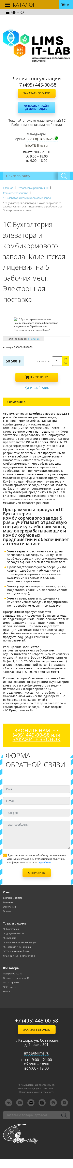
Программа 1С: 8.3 (13, 973)
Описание (16, 401)
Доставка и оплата (12, 897)
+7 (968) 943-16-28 (40, 139)
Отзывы (7, 911)
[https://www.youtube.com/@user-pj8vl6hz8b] (19, 1102)
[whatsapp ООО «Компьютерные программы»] (56, 138)
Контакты (8, 902)
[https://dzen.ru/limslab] (30, 1102)
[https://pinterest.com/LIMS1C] (53, 1102)
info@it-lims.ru (36, 145)
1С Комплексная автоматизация (19, 942)
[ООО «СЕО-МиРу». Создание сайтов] (36, 1134)
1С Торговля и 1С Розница (17, 946)
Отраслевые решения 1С (16, 978)
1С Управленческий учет (16, 951)
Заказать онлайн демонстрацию (36, 107)
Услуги (6, 991)
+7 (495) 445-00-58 (36, 1020)
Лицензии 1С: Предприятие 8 (19, 955)
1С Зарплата (9, 938)
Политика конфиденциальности (36, 1092)
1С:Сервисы (9, 987)
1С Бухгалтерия (11, 929)
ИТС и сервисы (11, 982)
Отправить (36, 873)
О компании (9, 906)
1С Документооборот (14, 933)
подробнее (44, 862)
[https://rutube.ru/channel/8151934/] (42, 1102)
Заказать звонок (36, 93)
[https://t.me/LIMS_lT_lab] (64, 1102)
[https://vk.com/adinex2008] (8, 1102)
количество (43, 361)
